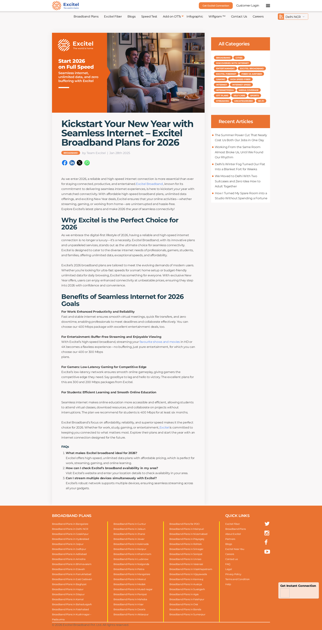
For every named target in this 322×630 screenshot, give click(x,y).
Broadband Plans (86, 16)
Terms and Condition (237, 579)
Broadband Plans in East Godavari (72, 579)
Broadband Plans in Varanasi (186, 564)
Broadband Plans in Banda (185, 609)
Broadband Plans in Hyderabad (70, 538)
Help (228, 584)
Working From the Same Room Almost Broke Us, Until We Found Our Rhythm (239, 152)
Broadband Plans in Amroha (69, 559)
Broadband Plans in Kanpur (129, 549)
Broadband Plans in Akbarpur (131, 614)
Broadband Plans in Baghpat (69, 584)
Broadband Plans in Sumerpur (187, 614)
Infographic (195, 16)
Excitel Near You (234, 549)
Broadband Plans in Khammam (132, 554)
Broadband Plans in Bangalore (70, 523)
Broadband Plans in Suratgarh (187, 589)
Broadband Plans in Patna (128, 569)
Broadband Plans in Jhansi (129, 533)
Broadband (71, 153)
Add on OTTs (172, 16)
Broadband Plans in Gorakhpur (70, 533)
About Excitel (233, 533)
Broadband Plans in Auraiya (185, 584)
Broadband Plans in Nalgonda (131, 564)
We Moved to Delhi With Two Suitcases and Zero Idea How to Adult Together (237, 181)
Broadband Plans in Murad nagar (132, 589)
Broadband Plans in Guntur (129, 523)
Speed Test (149, 16)
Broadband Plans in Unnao (185, 559)
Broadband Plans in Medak (129, 584)
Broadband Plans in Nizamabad (188, 533)
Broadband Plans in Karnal (68, 599)
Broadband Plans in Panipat (130, 594)
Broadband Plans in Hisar (128, 604)
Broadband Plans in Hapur (67, 589)
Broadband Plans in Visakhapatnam (190, 569)
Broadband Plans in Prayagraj (186, 538)
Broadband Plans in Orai (183, 604)
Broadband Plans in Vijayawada (188, 574)
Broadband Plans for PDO (184, 523)
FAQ (227, 564)
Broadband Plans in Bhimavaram (71, 564)
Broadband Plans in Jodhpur (69, 549)
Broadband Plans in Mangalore (131, 574)
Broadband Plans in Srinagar (186, 549)
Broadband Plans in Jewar (128, 538)
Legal (228, 569)
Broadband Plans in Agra (184, 594)
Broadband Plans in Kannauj (186, 579)
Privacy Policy (233, 574)
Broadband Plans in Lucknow (130, 559)
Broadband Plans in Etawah (68, 569)
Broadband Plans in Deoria (129, 609)
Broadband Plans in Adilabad (69, 554)
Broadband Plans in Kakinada (131, 543)
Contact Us (239, 16)
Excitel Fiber (113, 16)
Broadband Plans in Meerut (129, 579)
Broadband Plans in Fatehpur (186, 599)
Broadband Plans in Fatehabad (70, 609)
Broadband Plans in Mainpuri (186, 528)
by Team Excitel (94, 153)
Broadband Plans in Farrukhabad (71, 574)
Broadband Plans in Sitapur (68, 594)
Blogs (131, 16)
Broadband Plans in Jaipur (67, 543)
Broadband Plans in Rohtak (185, 543)
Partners (230, 538)
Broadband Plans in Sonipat (185, 554)
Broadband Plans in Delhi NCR (70, 528)
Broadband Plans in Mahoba (130, 599)
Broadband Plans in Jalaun (129, 528)
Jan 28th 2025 (119, 153)
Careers (258, 16)
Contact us (231, 559)
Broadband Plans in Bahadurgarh (72, 604)
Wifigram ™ (217, 16)
